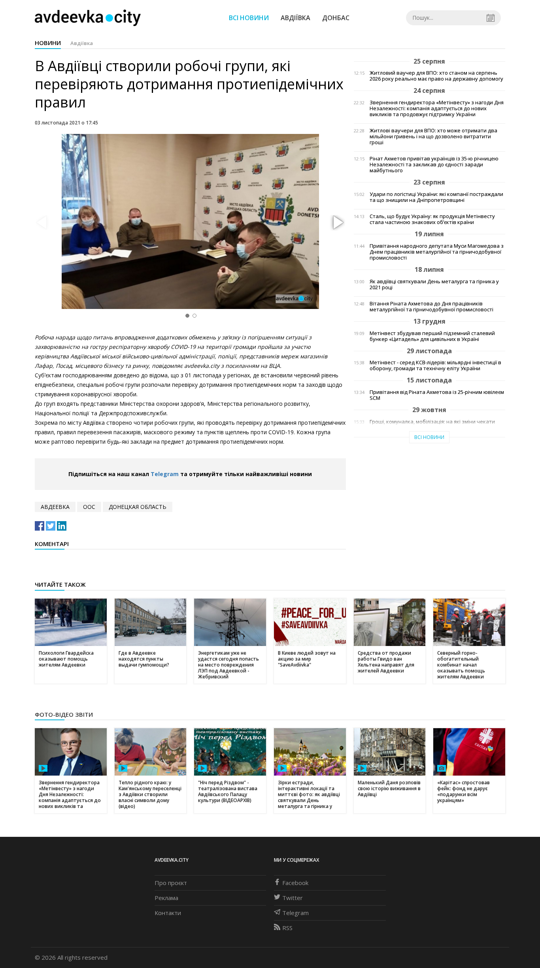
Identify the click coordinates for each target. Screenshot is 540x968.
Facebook (295, 883)
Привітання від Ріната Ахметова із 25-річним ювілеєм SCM (437, 395)
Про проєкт (171, 883)
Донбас (335, 17)
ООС (89, 506)
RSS (287, 928)
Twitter (292, 898)
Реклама (166, 898)
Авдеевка (55, 506)
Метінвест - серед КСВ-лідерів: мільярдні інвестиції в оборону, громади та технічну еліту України (435, 365)
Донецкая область (137, 506)
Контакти (168, 913)
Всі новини (249, 17)
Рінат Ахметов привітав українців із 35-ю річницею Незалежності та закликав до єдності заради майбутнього (434, 164)
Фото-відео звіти (64, 714)
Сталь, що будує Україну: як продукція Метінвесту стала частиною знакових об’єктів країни (432, 219)
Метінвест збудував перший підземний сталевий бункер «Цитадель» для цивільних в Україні (432, 336)
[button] (337, 223)
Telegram (165, 474)
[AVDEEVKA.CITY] (88, 17)
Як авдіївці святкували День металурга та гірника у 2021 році (434, 284)
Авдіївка (295, 17)
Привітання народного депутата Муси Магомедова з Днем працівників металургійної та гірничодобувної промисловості (437, 252)
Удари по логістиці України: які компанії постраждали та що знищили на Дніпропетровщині (436, 197)
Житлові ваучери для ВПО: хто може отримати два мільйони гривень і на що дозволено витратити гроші (433, 136)
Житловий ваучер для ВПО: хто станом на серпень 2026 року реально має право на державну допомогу (436, 76)
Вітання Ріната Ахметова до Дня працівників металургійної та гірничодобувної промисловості (431, 307)
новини (48, 43)
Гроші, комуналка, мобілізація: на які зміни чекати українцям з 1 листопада (432, 425)
